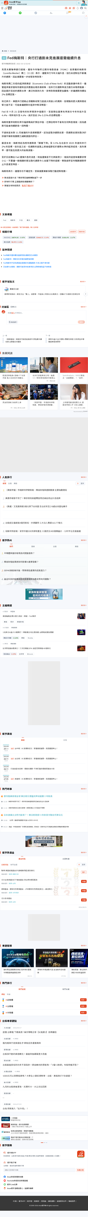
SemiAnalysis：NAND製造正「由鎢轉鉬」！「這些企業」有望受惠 (74, 376)
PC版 (15, 1201)
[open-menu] (2, 8)
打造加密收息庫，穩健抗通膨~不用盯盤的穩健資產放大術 (33, 768)
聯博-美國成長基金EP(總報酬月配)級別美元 (18, 870)
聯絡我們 (72, 1201)
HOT (12, 748)
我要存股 (82, 232)
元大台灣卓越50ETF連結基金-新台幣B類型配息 (19, 879)
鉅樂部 (36, 1201)
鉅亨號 (29, 1201)
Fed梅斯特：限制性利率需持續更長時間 (18, 259)
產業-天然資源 (14, 893)
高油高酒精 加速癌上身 (12, 402)
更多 (82, 483)
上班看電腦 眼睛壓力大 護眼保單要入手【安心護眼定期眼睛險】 (74, 403)
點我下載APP (28, 185)
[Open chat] (83, 13)
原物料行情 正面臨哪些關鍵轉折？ (19, 181)
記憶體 (10, 999)
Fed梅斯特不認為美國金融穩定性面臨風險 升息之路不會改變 (26, 263)
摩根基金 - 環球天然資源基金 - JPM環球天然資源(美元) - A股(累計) (26, 889)
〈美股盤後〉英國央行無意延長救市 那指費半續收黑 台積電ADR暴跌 (23, 340)
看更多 (82, 281)
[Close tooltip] (81, 18)
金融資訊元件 (61, 1201)
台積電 (10, 1006)
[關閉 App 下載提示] (2, 3)
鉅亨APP (22, 1201)
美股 (5, 51)
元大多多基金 (6, 898)
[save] (67, 13)
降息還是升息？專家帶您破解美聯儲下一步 (23, 177)
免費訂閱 (80, 1170)
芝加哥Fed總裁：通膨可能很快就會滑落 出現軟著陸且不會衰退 (27, 266)
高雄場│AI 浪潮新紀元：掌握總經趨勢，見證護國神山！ (34, 778)
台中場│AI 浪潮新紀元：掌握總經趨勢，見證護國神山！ (34, 748)
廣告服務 (51, 1201)
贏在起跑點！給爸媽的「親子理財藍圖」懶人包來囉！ (21, 227)
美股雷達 (13, 51)
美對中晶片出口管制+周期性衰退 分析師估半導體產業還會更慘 (66, 340)
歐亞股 (13, 611)
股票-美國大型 (14, 874)
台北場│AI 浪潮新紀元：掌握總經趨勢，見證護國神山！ (34, 758)
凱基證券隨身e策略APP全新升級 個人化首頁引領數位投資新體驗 (14, 376)
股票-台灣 (12, 883)
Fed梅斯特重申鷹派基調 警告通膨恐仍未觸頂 (20, 255)
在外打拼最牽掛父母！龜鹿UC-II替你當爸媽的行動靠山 (44, 376)
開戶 (84, 872)
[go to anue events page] (77, 8)
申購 (84, 881)
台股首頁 (73, 232)
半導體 (10, 1012)
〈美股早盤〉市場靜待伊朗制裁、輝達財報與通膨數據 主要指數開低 (44, 403)
